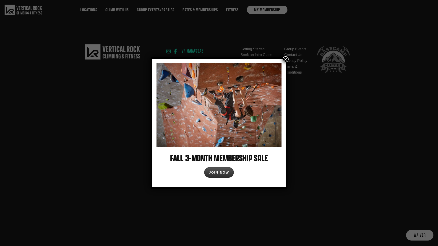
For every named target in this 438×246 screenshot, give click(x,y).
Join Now (219, 172)
